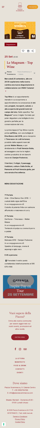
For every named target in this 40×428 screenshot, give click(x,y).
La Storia (20, 358)
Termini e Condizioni (20, 416)
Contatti (20, 369)
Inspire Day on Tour (20, 286)
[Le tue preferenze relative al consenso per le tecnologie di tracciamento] (4, 424)
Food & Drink (20, 365)
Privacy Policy (20, 419)
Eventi (20, 372)
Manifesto (20, 362)
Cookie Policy (20, 422)
